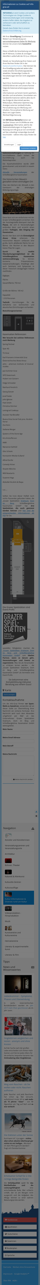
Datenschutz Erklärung (12, 30)
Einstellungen (9, 145)
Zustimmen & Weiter (28, 148)
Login (19, 145)
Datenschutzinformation (13, 66)
